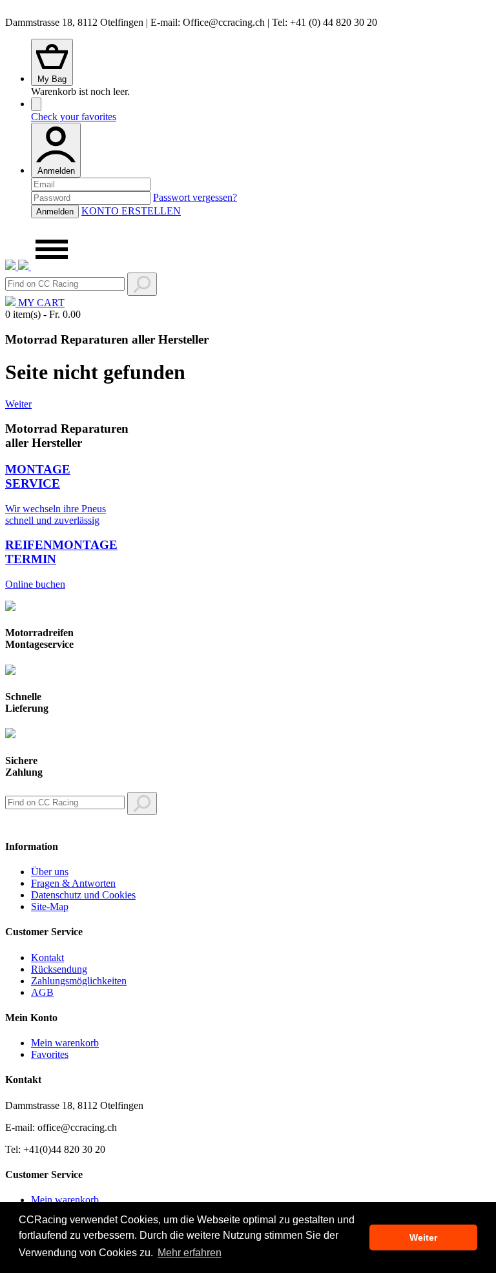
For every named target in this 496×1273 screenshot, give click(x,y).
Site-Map (49, 906)
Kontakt (47, 957)
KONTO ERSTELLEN (131, 210)
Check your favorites (73, 116)
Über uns (49, 871)
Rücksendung (59, 969)
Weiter (18, 403)
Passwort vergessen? (195, 197)
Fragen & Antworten (73, 883)
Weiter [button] (423, 1237)
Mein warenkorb (65, 1042)
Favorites (49, 1054)
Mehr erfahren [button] (190, 1252)
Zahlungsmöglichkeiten (79, 980)
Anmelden (56, 171)
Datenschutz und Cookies (83, 894)
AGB (42, 992)
